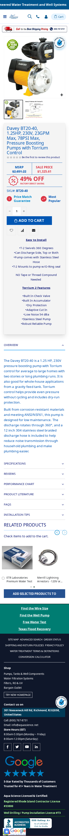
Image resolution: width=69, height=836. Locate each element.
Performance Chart (19, 484)
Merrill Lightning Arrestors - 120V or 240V (48, 579)
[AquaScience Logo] (13, 16)
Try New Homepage (18, 695)
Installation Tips (17, 514)
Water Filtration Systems (18, 678)
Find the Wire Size (34, 608)
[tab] (34, 345)
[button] (61, 94)
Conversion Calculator (34, 657)
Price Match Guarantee (23, 199)
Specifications (15, 463)
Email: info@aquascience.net (21, 725)
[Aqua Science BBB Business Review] (28, 823)
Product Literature (19, 494)
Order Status (52, 639)
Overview (11, 345)
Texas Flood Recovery (34, 629)
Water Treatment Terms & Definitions (34, 651)
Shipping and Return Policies (24, 645)
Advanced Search (31, 639)
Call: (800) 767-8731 (16, 720)
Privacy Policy (54, 645)
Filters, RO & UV (13, 683)
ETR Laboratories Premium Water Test (19, 579)
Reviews (10, 474)
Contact (38, 17)
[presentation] (57, 532)
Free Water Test (34, 622)
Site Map (13, 639)
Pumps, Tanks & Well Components (24, 674)
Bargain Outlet (13, 687)
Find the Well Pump (34, 615)
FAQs (7, 504)
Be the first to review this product (41, 157)
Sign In (46, 17)
